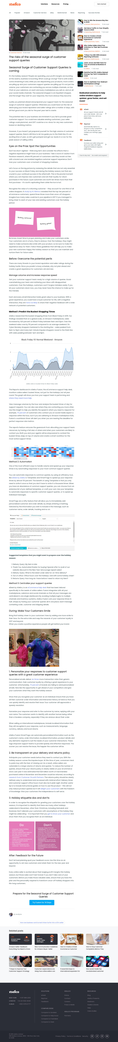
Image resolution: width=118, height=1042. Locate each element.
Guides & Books (92, 1005)
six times (35, 679)
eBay (52, 13)
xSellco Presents (93, 998)
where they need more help (20, 398)
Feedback (44, 1001)
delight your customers (50, 789)
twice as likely (31, 302)
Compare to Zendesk (49, 1012)
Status (66, 995)
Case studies (92, 1011)
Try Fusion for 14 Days (41, 902)
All (10, 13)
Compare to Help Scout (49, 1016)
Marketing (88, 32)
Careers (67, 1001)
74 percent (21, 413)
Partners (67, 1016)
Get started (101, 4)
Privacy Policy (60, 1036)
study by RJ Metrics (32, 191)
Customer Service (39, 13)
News (72, 13)
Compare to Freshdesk (49, 1019)
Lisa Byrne (18, 914)
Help (89, 1008)
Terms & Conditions (74, 1036)
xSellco (87, 69)
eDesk (43, 995)
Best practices (95, 24)
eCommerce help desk (37, 587)
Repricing (81, 13)
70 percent (34, 685)
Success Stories (94, 13)
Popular (17, 13)
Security (85, 1036)
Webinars (90, 1001)
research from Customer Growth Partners (26, 777)
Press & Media (69, 1005)
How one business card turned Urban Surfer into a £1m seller (42, 923)
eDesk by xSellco (19, 478)
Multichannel (62, 13)
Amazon (27, 13)
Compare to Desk (47, 1022)
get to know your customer (59, 814)
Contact (67, 998)
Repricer (44, 998)
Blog (89, 995)
